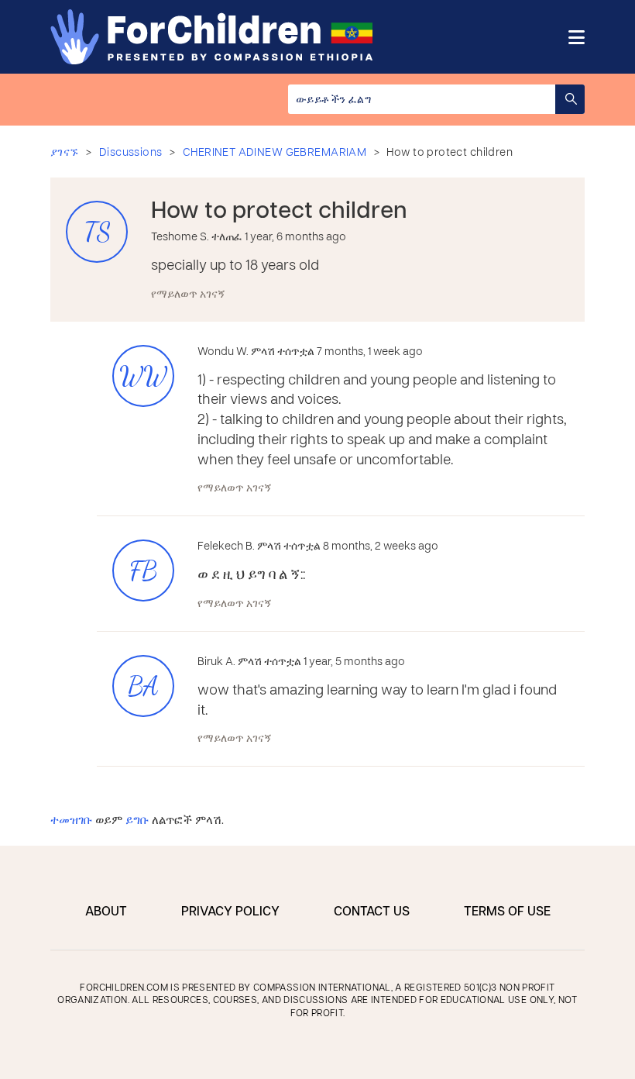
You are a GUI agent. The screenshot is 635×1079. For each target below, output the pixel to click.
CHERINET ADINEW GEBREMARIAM (274, 153)
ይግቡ (137, 820)
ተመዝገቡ (71, 820)
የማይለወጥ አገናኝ (188, 295)
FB (143, 571)
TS (97, 232)
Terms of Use (507, 912)
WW (143, 376)
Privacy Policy (230, 912)
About (106, 912)
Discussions (131, 153)
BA (143, 686)
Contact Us (372, 912)
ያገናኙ (64, 153)
